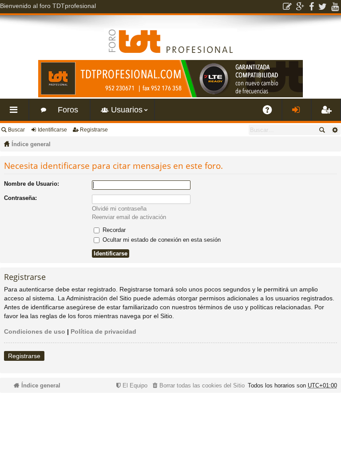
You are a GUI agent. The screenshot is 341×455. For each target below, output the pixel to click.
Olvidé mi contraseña (119, 208)
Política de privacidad (103, 331)
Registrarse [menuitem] (327, 113)
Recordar (113, 230)
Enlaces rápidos (16, 113)
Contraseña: (20, 198)
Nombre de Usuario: (31, 183)
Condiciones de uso (34, 331)
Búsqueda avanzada (335, 129)
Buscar (16, 130)
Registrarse (94, 130)
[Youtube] (335, 6)
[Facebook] (311, 6)
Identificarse (52, 130)
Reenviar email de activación (129, 217)
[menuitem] (198, 385)
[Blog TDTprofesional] (287, 6)
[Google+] (300, 6)
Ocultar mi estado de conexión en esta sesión (161, 239)
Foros (68, 109)
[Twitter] (322, 6)
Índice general (31, 144)
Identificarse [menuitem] (298, 113)
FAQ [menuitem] (270, 113)
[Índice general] (170, 34)
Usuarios (127, 109)
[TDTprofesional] (170, 95)
